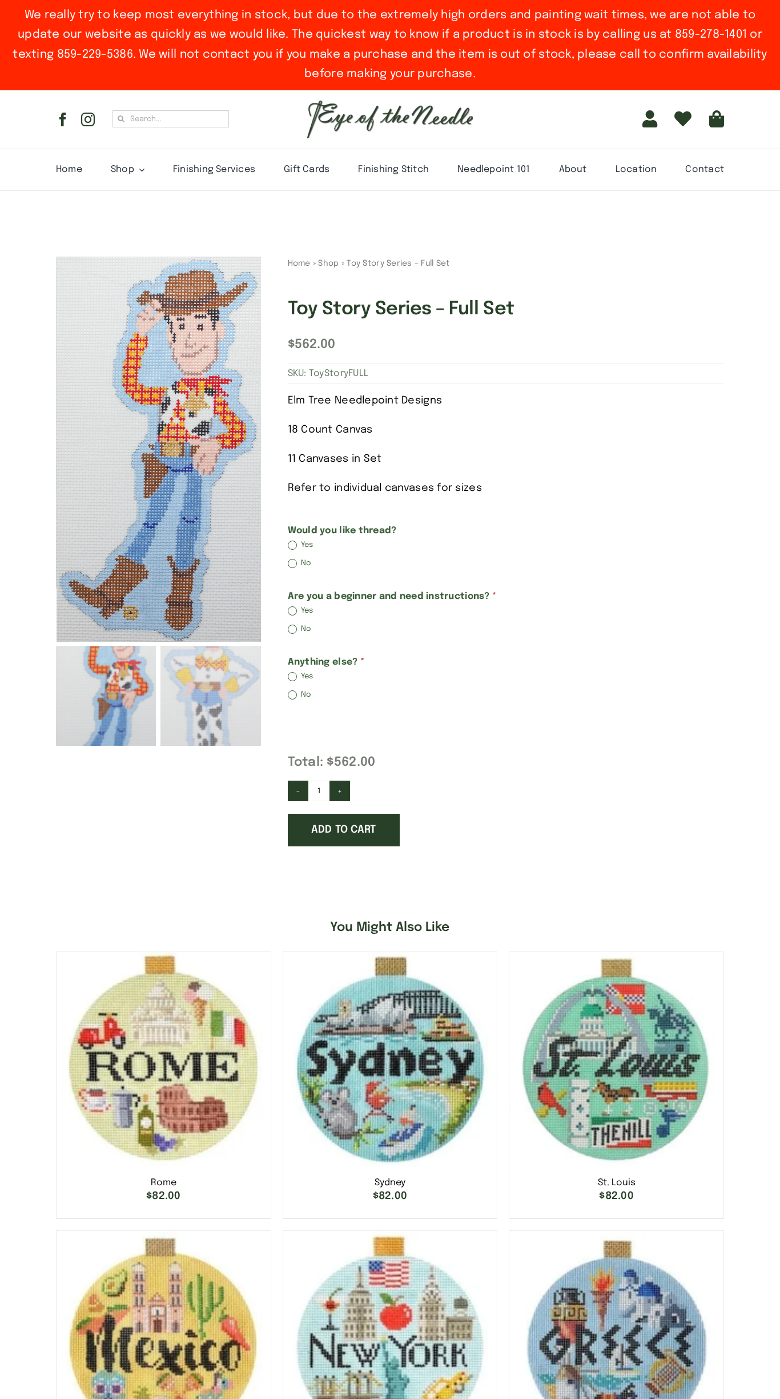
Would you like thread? (342, 530)
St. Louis (617, 1183)
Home (299, 263)
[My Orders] (682, 119)
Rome (163, 1183)
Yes (306, 545)
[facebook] (63, 119)
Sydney (390, 1183)
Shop (328, 263)
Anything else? (326, 662)
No (305, 563)
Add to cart (343, 830)
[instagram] (88, 119)
